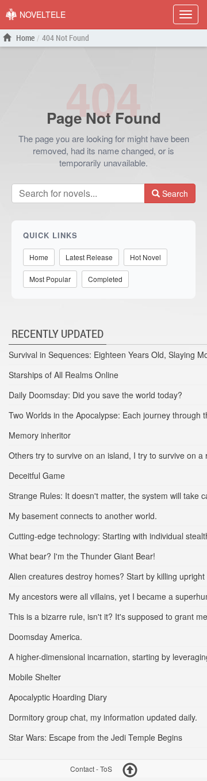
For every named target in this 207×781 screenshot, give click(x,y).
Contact (82, 769)
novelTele (41, 14)
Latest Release (89, 257)
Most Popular (50, 279)
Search (174, 193)
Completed (105, 279)
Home (24, 37)
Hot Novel (145, 257)
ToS (106, 769)
